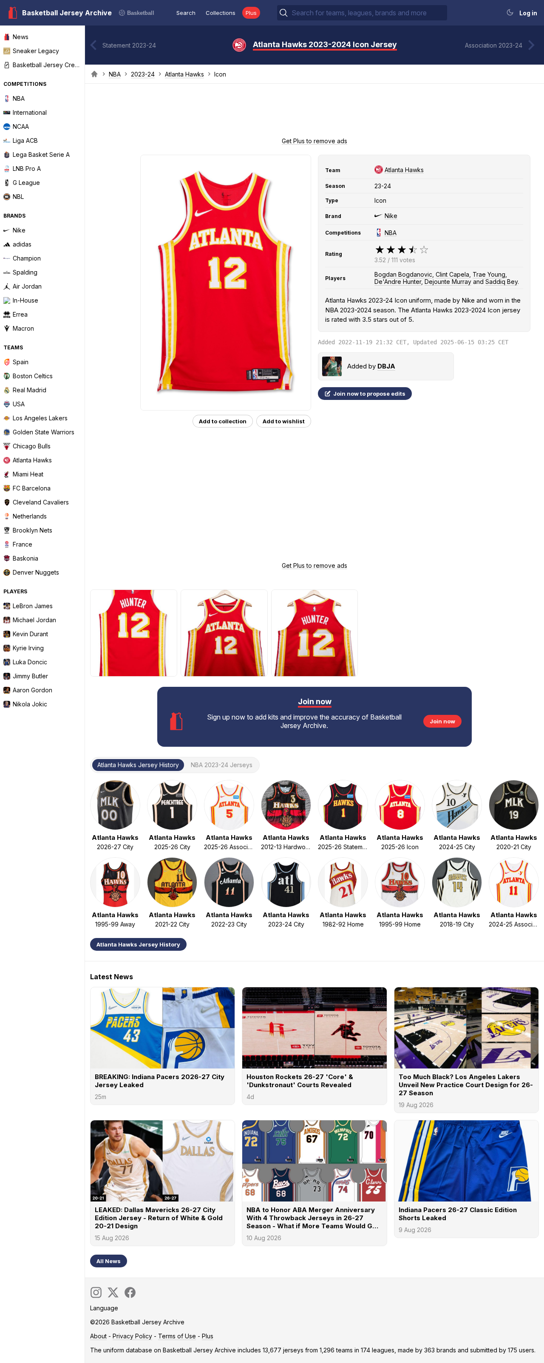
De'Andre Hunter (397, 281)
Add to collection (222, 421)
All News (108, 1261)
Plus (251, 12)
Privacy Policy (132, 1336)
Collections (220, 12)
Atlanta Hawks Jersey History (138, 944)
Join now (442, 721)
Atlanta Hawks (184, 74)
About (98, 1336)
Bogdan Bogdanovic (403, 274)
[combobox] (368, 13)
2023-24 (143, 74)
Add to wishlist (284, 421)
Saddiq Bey (501, 281)
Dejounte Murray (448, 281)
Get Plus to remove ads (314, 141)
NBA (115, 74)
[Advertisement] (314, 113)
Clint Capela (452, 274)
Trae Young (489, 274)
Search (186, 12)
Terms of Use (177, 1336)
